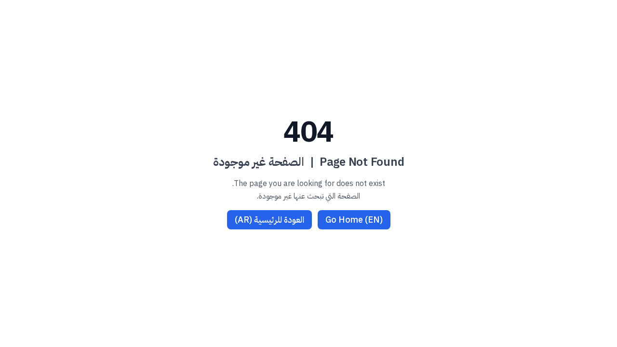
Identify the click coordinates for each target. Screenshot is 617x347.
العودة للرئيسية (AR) (269, 219)
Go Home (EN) (354, 219)
